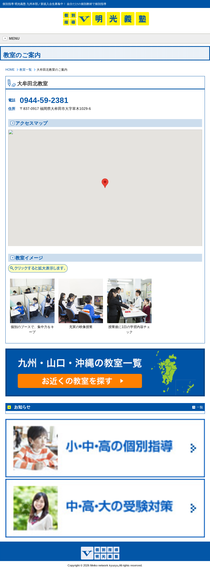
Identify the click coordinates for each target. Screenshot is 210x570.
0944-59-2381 (44, 100)
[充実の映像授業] (80, 322)
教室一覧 (25, 69)
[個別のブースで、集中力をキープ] (32, 322)
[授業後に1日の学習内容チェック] (129, 322)
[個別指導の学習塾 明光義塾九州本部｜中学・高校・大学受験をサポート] (106, 24)
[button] (105, 183)
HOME (10, 69)
